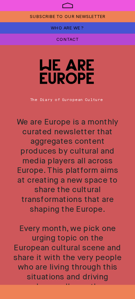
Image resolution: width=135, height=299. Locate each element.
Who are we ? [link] (67, 27)
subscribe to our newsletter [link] (67, 16)
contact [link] (67, 39)
